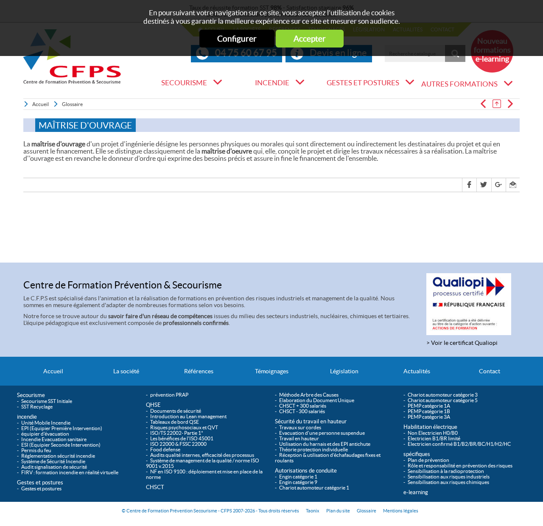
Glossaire (72, 104)
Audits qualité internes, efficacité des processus (202, 455)
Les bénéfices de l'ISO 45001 (181, 438)
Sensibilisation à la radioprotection (446, 471)
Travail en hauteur (299, 438)
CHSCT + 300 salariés (302, 405)
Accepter (310, 38)
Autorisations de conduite (306, 470)
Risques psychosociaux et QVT (184, 427)
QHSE (226, 99)
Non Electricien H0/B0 (433, 433)
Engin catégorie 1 (298, 476)
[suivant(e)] (513, 104)
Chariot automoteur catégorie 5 (443, 400)
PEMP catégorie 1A (429, 405)
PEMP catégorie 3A (429, 417)
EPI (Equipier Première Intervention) (61, 428)
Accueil (40, 104)
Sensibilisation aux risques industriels (449, 476)
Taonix (312, 510)
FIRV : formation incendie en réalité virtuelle (69, 472)
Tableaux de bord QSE (174, 422)
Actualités (416, 371)
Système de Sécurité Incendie (53, 461)
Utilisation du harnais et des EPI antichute (324, 444)
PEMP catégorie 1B (429, 411)
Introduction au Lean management (188, 416)
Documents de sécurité (175, 411)
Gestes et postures (363, 83)
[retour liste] (499, 104)
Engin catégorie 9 (298, 482)
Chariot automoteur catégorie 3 (443, 394)
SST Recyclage (37, 406)
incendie (272, 83)
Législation (344, 371)
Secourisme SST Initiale (46, 401)
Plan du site (338, 510)
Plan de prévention (428, 460)
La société (126, 371)
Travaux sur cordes (300, 427)
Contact (489, 371)
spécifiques (416, 454)
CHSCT (155, 487)
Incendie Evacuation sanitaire (54, 439)
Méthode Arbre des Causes (309, 394)
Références (198, 371)
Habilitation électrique (430, 427)
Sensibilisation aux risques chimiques (448, 482)
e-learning (415, 492)
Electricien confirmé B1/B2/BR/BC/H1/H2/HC (459, 444)
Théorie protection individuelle (313, 449)
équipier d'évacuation (45, 433)
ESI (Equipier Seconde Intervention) (61, 445)
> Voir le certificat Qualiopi (462, 342)
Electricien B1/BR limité (434, 438)
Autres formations (459, 84)
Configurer (237, 38)
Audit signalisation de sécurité (54, 467)
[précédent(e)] (486, 104)
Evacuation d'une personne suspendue (322, 433)
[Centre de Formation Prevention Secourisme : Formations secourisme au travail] (72, 56)
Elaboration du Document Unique (316, 400)
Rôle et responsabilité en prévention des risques (460, 465)
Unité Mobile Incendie (45, 422)
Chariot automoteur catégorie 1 (314, 487)
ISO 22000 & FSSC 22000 (178, 444)
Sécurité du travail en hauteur (311, 421)
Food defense (165, 449)
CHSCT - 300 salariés (302, 411)
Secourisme (184, 83)
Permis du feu (36, 450)
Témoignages (271, 371)
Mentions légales (400, 510)
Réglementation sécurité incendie (58, 456)
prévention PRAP (169, 394)
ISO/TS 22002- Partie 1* (176, 433)
